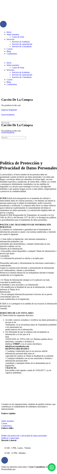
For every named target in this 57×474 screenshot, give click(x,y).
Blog (9, 51)
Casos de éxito (18, 37)
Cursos (9, 49)
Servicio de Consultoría (22, 46)
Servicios (10, 39)
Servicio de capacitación (22, 44)
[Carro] (2, 94)
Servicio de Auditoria (21, 42)
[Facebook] (3, 24)
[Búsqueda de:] (13, 122)
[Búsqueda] (2, 91)
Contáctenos (12, 54)
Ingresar (4, 110)
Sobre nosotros (13, 34)
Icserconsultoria (7, 114)
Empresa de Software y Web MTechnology (35, 469)
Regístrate (13, 110)
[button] (28, 58)
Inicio (9, 32)
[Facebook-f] (4, 460)
